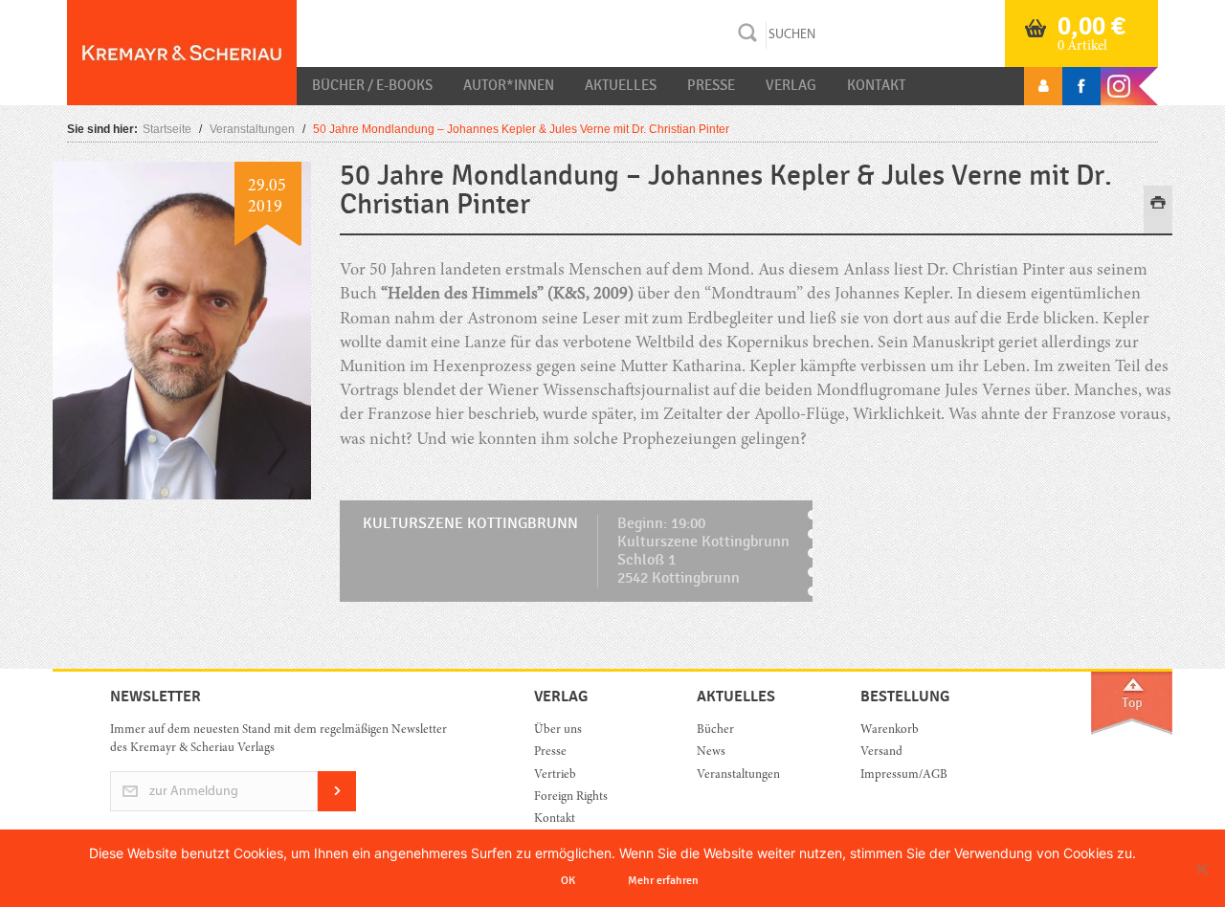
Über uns (558, 730)
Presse (711, 85)
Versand (881, 752)
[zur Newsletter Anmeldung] (337, 808)
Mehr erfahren (663, 880)
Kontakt (876, 85)
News (711, 752)
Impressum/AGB (903, 775)
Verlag (791, 85)
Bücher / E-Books (372, 85)
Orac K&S (182, 52)
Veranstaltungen (252, 129)
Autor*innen (508, 85)
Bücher (715, 730)
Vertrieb (555, 775)
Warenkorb (889, 730)
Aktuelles (621, 85)
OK (568, 880)
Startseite (167, 129)
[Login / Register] (1043, 86)
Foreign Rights (571, 797)
